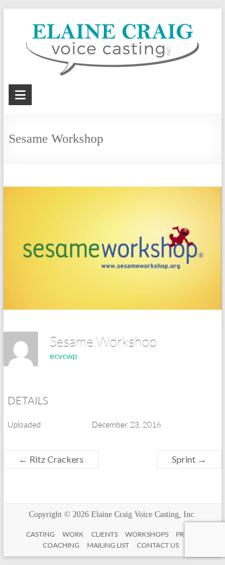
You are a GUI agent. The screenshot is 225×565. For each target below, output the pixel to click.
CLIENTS (104, 534)
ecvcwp (63, 355)
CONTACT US (158, 545)
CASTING (40, 534)
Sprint (189, 459)
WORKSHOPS (146, 534)
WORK (73, 534)
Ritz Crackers (51, 459)
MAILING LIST (108, 545)
